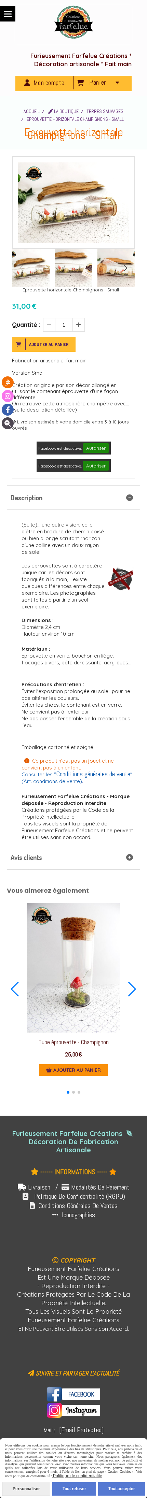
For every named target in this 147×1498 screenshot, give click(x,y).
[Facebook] (8, 410)
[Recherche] (8, 423)
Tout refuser (74, 1488)
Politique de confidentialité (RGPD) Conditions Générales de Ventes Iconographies (73, 1205)
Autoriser (96, 448)
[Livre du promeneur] (8, 382)
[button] (125, 268)
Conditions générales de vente (93, 773)
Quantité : (26, 325)
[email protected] (81, 1429)
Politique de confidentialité (77, 1475)
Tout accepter (121, 1488)
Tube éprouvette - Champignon (74, 1042)
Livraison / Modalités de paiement (79, 1187)
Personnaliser (26, 1488)
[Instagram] (8, 396)
